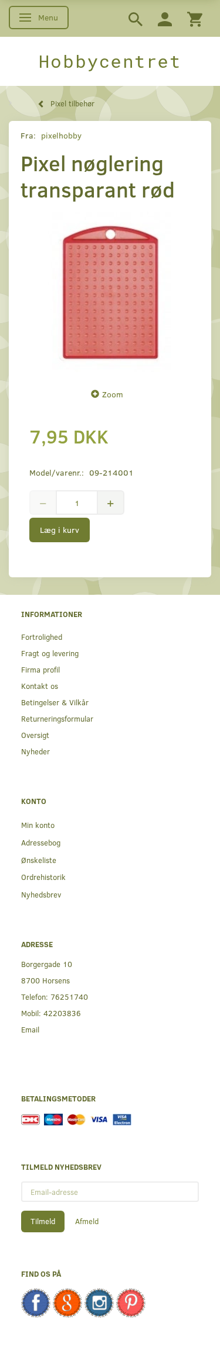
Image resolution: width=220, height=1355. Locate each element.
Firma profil (40, 669)
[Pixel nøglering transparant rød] (110, 292)
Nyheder (35, 751)
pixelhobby (61, 135)
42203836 (62, 1013)
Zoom (112, 394)
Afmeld (87, 1221)
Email (30, 1029)
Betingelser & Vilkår (55, 702)
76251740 (69, 996)
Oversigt (35, 735)
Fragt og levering (50, 653)
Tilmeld (43, 1221)
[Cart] (194, 18)
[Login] (165, 18)
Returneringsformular (57, 718)
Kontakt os (39, 686)
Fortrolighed (41, 637)
